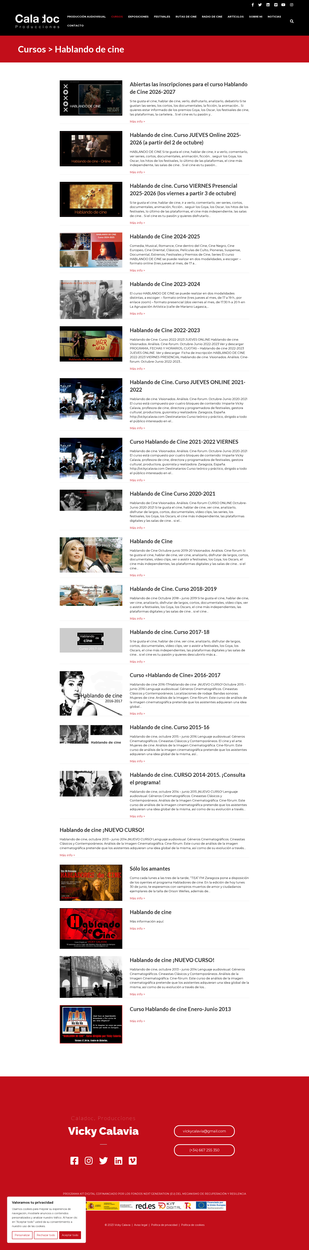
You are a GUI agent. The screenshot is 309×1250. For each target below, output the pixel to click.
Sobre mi (255, 16)
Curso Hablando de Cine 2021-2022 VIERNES (184, 441)
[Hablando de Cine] (91, 554)
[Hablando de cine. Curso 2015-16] (91, 734)
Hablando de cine (150, 912)
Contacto (75, 25)
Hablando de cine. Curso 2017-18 (169, 632)
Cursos (117, 16)
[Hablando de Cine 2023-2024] (91, 299)
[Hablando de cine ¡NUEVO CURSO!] (91, 976)
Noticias (274, 16)
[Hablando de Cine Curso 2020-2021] (91, 500)
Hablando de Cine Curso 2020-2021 (172, 493)
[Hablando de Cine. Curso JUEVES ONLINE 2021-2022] (91, 398)
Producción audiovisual (86, 16)
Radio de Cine (212, 16)
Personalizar (22, 1235)
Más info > (137, 121)
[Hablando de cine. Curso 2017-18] (91, 640)
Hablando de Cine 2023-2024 (165, 284)
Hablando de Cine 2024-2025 (165, 236)
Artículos (236, 16)
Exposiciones (138, 16)
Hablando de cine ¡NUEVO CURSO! (102, 830)
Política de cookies (192, 1225)
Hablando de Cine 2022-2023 (165, 330)
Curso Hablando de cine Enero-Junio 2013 (180, 1009)
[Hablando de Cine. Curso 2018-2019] (91, 595)
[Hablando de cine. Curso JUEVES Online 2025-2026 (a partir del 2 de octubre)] (91, 148)
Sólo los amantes (150, 868)
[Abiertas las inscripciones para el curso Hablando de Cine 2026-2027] (91, 98)
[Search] (290, 21)
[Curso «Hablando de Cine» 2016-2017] (91, 693)
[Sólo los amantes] (91, 882)
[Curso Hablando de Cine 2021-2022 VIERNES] (91, 458)
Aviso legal (140, 1225)
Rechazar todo (46, 1235)
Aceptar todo (70, 1235)
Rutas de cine (186, 16)
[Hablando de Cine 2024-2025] (91, 249)
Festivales (162, 16)
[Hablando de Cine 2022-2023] (91, 343)
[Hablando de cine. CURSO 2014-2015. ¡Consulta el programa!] (91, 783)
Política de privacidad (164, 1225)
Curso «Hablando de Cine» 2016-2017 (175, 675)
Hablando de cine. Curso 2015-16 (169, 727)
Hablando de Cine (151, 541)
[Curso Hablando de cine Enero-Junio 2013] (91, 1024)
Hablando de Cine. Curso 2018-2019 (173, 588)
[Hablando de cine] (91, 928)
